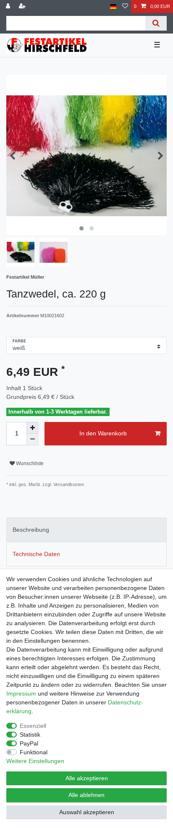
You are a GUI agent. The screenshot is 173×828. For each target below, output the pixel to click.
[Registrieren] (23, 6)
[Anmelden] (9, 6)
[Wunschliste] (125, 6)
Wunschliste (29, 463)
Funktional (33, 752)
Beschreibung (31, 529)
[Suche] (156, 23)
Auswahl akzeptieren (86, 812)
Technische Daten (36, 554)
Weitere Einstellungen (35, 761)
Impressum (21, 693)
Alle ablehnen (86, 795)
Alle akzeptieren (87, 778)
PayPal (29, 743)
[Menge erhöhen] (32, 428)
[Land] (113, 6)
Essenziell (33, 725)
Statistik (30, 734)
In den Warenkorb (103, 433)
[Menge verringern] (32, 439)
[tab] (86, 530)
